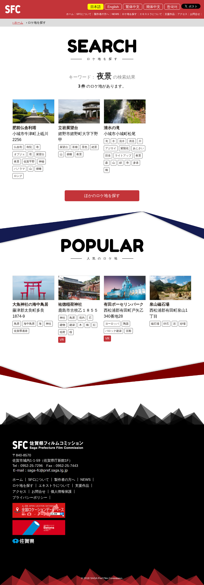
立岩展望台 (68, 128)
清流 (131, 141)
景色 (84, 147)
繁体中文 (133, 7)
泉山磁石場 (159, 304)
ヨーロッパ (112, 323)
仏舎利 (18, 147)
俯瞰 (39, 168)
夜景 (16, 161)
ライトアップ (123, 155)
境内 (82, 317)
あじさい (138, 148)
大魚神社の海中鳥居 (30, 304)
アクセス (182, 14)
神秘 (41, 161)
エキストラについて (151, 14)
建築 (72, 324)
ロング (18, 175)
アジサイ (110, 148)
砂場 (183, 323)
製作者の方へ (101, 14)
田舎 (108, 155)
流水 (122, 141)
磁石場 (155, 323)
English (113, 7)
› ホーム (17, 22)
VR (62, 339)
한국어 (172, 7)
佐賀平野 (29, 161)
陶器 (126, 323)
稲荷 (62, 332)
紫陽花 (124, 148)
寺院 (29, 147)
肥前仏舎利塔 (24, 128)
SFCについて (83, 14)
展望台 (40, 154)
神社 (48, 323)
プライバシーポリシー (29, 497)
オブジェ (19, 154)
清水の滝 (112, 128)
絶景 (94, 147)
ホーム (70, 14)
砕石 (166, 323)
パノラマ (19, 168)
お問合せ (195, 14)
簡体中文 (153, 7)
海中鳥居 (29, 323)
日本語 (95, 7)
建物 (62, 324)
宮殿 (128, 330)
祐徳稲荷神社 (70, 304)
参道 (136, 162)
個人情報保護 (61, 491)
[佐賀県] (23, 541)
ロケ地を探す (129, 14)
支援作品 (170, 14)
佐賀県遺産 (21, 330)
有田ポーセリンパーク (124, 304)
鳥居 (16, 323)
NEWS (115, 14)
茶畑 (75, 147)
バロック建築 (113, 330)
